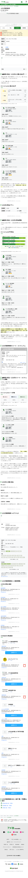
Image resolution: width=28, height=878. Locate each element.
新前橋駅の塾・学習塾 (7, 805)
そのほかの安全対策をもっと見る (14, 569)
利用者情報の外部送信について (18, 846)
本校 (2, 736)
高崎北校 (3, 663)
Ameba (9, 864)
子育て (23, 832)
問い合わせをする (4, 576)
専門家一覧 (11, 844)
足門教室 (2, 625)
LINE (10, 832)
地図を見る (4, 592)
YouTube (14, 834)
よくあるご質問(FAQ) (20, 849)
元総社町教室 (3, 616)
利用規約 (22, 844)
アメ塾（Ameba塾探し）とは (16, 839)
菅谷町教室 (3, 597)
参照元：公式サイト (23, 362)
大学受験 (16, 832)
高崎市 (8, 6)
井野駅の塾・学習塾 (6, 807)
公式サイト (14, 652)
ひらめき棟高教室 (5, 709)
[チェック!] (24, 666)
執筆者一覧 (6, 844)
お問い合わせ (12, 849)
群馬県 (5, 6)
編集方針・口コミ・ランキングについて (14, 841)
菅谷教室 (3, 770)
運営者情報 (17, 844)
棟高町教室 (3, 588)
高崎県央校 (4, 787)
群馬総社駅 (11, 6)
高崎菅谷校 (4, 646)
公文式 (6, 47)
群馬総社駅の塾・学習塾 (7, 803)
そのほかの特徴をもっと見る (14, 559)
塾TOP (2, 6)
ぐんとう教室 (4, 718)
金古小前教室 (3, 606)
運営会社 (6, 849)
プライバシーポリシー (7, 846)
